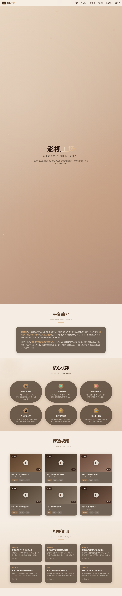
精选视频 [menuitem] (100, 3)
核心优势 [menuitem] (92, 3)
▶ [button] (26, 463)
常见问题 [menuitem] (117, 3)
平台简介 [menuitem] (84, 3)
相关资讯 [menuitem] (109, 3)
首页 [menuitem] (76, 3)
